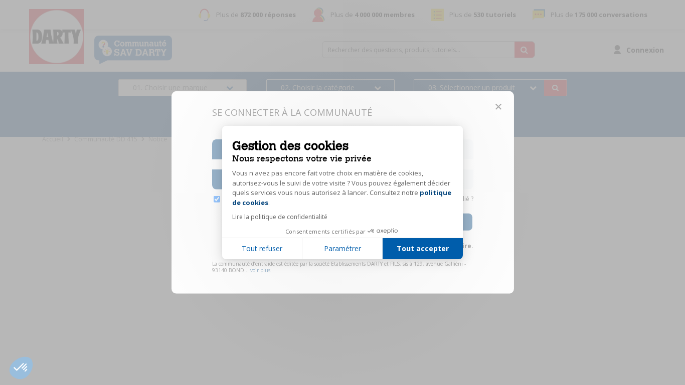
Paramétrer (342, 248)
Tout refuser (262, 248)
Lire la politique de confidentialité (279, 217)
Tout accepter (423, 248)
